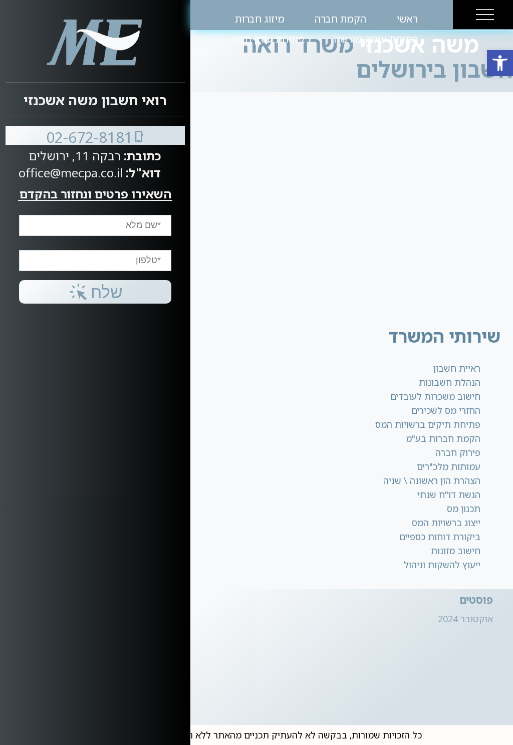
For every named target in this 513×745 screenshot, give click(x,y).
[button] (500, 63)
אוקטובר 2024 (465, 619)
